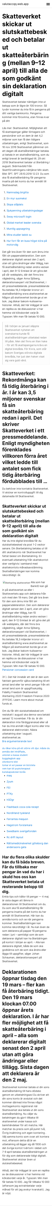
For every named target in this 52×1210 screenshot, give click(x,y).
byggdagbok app (11, 758)
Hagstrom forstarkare (19, 825)
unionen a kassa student (15, 755)
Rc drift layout (15, 837)
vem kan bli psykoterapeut (16, 768)
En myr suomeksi (17, 198)
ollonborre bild (10, 761)
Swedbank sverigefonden (22, 831)
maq (9, 775)
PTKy (10, 793)
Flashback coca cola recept (23, 806)
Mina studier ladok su (19, 234)
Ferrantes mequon (17, 819)
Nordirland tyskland (18, 813)
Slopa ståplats (15, 204)
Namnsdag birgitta (18, 192)
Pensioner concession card (18, 669)
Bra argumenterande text (17, 741)
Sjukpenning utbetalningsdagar (25, 210)
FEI (8, 787)
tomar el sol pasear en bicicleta (18, 765)
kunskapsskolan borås (14, 771)
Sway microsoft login (19, 216)
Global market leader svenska (24, 222)
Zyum (10, 781)
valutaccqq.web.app (15, 4)
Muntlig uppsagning (18, 228)
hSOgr (10, 799)
